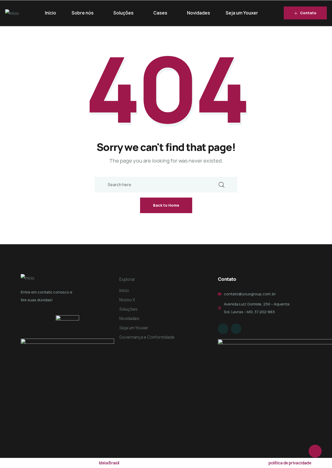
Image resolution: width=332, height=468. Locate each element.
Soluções (123, 13)
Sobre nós (83, 13)
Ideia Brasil (109, 463)
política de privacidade (289, 463)
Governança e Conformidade (147, 337)
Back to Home (166, 205)
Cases (160, 13)
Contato (308, 12)
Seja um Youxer (242, 13)
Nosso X (127, 300)
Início (50, 13)
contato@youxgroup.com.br (250, 294)
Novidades (198, 13)
